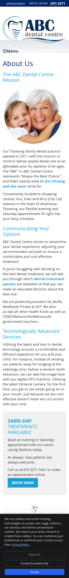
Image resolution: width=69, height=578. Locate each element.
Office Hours (38, 3)
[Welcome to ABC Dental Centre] (34, 42)
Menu (12, 50)
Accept (34, 571)
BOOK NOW (23, 482)
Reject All (34, 554)
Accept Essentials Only (34, 563)
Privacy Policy (20, 544)
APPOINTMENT (15, 4)
